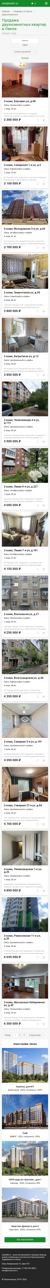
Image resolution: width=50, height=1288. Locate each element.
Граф (25, 1133)
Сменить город (9, 33)
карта (25, 45)
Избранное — (35, 4)
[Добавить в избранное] (44, 120)
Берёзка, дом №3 (25, 1086)
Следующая (35, 1035)
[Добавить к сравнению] (38, 120)
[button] (25, 51)
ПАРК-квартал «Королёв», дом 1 (25, 1179)
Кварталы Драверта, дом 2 (25, 1226)
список (25, 40)
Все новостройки (25, 1239)
